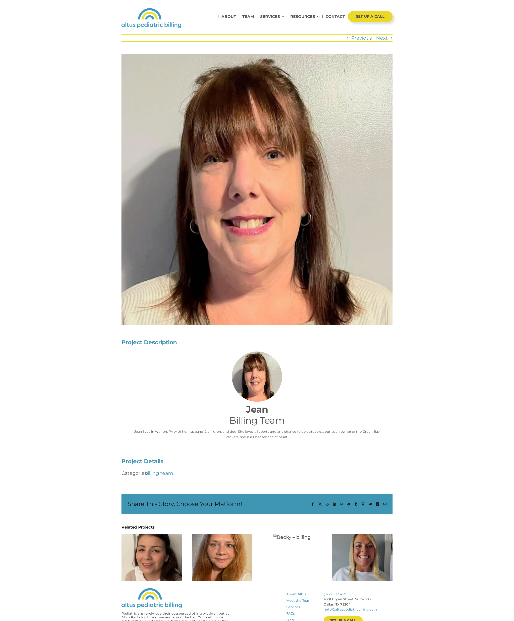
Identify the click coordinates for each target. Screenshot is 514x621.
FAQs (290, 613)
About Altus (296, 594)
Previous (361, 38)
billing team (159, 473)
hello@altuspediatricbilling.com (350, 609)
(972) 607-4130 (336, 594)
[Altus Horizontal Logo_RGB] (151, 10)
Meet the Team (299, 601)
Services (293, 607)
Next (382, 38)
